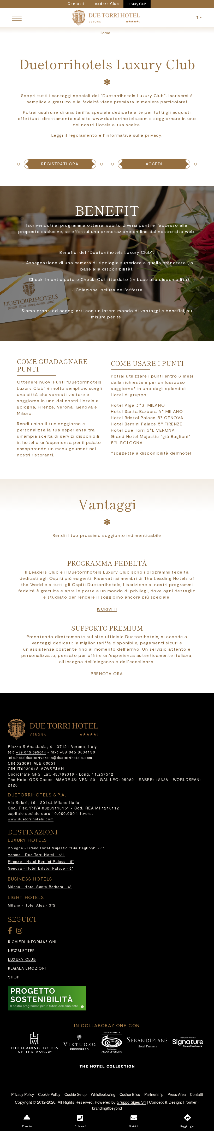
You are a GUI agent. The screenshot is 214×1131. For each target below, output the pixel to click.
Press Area (177, 1094)
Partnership (153, 1094)
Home (105, 33)
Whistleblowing (103, 1094)
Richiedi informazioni (32, 942)
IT (197, 18)
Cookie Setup (75, 1094)
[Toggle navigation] (16, 18)
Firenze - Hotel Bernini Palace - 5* (41, 861)
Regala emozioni (27, 968)
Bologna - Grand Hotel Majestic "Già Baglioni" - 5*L (57, 847)
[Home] (106, 17)
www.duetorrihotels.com (31, 818)
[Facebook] (11, 931)
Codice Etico (130, 1094)
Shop (14, 977)
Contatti (196, 1094)
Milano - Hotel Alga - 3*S (32, 905)
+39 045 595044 (31, 752)
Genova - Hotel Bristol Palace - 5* (40, 868)
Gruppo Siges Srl (131, 1102)
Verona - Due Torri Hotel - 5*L (36, 854)
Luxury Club (137, 4)
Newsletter (21, 950)
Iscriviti (107, 609)
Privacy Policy (22, 1094)
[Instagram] (20, 931)
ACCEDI (154, 164)
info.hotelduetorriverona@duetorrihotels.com (50, 757)
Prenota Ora (107, 673)
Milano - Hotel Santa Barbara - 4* (40, 886)
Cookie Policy (49, 1094)
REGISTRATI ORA (60, 164)
